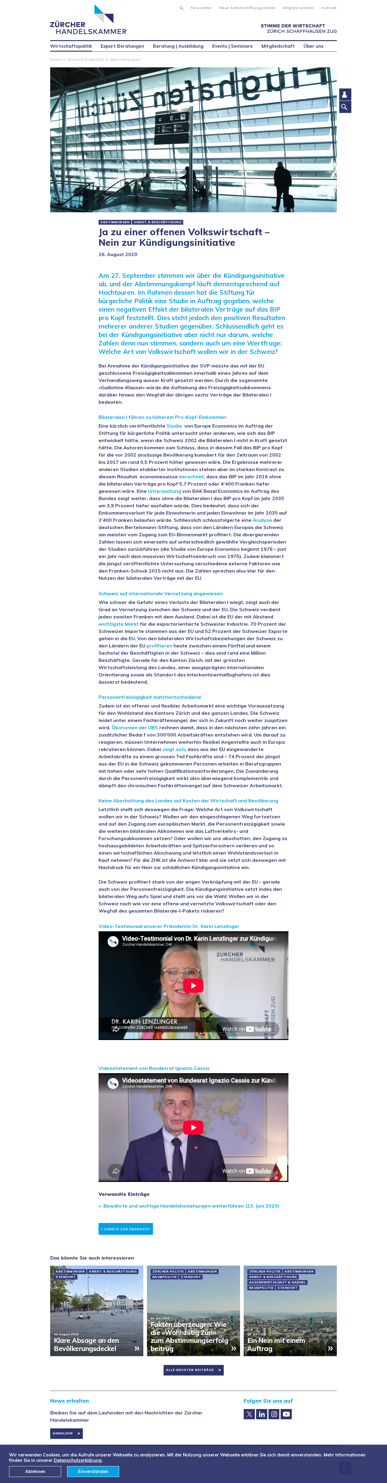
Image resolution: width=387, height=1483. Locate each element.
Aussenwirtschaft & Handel (277, 1282)
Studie (175, 426)
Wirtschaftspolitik (85, 59)
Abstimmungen (125, 59)
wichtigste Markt (119, 624)
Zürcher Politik (168, 1271)
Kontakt (329, 7)
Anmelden (63, 1433)
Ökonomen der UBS (135, 727)
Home (56, 59)
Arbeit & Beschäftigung (157, 222)
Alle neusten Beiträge (190, 1370)
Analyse (262, 520)
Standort (66, 1277)
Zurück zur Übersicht (126, 1228)
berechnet (191, 476)
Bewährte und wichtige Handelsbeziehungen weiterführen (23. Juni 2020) (191, 1206)
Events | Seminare (232, 46)
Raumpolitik (164, 1277)
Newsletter (201, 7)
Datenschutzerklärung (78, 1460)
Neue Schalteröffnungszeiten (248, 7)
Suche (181, 7)
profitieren (159, 646)
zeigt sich (173, 749)
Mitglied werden (298, 7)
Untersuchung (164, 491)
